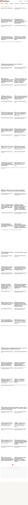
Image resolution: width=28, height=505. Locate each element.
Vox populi (2, 18)
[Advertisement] (14, 473)
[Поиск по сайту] (24, 1)
